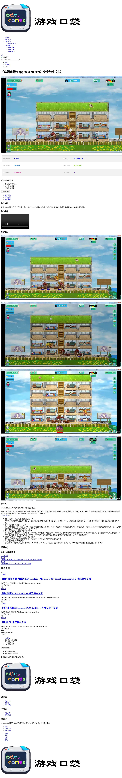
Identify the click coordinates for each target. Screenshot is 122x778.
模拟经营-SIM (78, 158)
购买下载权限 (5, 191)
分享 (2, 515)
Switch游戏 (12, 44)
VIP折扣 (7, 638)
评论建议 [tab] (8, 199)
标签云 (7, 703)
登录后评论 (4, 556)
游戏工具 (11, 50)
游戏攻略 (11, 48)
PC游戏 (7, 38)
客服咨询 (8, 715)
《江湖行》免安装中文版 (13, 622)
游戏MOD (11, 51)
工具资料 (8, 46)
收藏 (5, 515)
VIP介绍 (7, 713)
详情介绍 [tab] (8, 195)
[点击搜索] (19, 59)
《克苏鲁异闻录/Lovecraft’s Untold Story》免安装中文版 (29, 608)
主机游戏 (8, 42)
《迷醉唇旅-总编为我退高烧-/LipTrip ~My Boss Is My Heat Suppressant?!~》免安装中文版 (46, 579)
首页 (6, 63)
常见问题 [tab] (8, 197)
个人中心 (8, 701)
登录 (2, 55)
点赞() (10, 515)
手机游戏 (8, 40)
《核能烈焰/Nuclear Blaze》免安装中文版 (22, 593)
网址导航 (8, 705)
